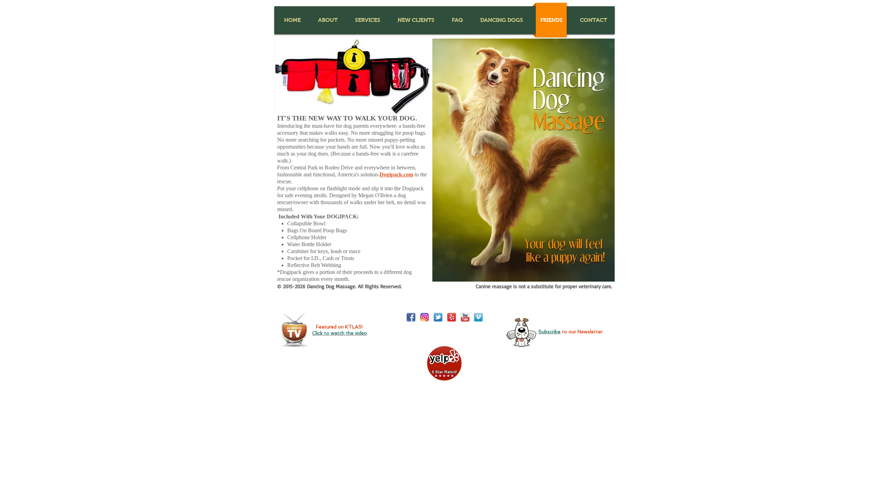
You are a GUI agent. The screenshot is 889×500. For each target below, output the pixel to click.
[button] (327, 20)
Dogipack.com (396, 174)
